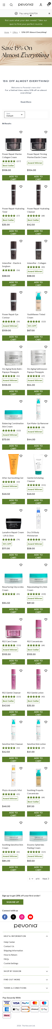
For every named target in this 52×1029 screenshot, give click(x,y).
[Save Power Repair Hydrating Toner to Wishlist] (21, 186)
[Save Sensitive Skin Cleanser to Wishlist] (21, 722)
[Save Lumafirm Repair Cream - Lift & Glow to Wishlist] (21, 510)
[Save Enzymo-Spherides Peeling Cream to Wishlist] (46, 823)
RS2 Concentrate (35, 641)
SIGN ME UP (13, 902)
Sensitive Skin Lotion (36, 744)
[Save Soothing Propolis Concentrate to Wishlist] (46, 768)
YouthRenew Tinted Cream (36, 316)
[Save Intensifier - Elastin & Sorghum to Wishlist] (21, 241)
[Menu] (3, 4)
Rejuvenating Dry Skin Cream (37, 588)
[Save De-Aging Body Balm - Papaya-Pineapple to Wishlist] (21, 347)
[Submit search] (11, 4)
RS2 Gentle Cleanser (11, 692)
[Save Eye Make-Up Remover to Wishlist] (46, 401)
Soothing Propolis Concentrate (35, 792)
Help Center (9, 942)
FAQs (6, 959)
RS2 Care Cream (9, 641)
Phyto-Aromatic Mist (12, 790)
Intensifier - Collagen (36, 263)
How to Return (10, 954)
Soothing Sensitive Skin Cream (12, 846)
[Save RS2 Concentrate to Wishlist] (46, 619)
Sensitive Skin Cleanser (12, 744)
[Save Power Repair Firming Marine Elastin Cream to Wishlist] (46, 132)
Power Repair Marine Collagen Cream (12, 155)
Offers (15, 32)
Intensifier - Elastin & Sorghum (11, 264)
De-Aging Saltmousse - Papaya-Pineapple (37, 370)
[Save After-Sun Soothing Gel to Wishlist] (21, 456)
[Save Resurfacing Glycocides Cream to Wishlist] (21, 565)
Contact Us (9, 946)
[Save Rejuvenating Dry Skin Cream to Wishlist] (46, 565)
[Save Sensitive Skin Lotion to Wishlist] (46, 722)
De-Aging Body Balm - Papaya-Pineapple (12, 370)
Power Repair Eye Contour (10, 316)
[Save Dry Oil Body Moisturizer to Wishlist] (46, 510)
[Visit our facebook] (4, 917)
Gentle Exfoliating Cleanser (35, 479)
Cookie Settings (11, 963)
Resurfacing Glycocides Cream (13, 588)
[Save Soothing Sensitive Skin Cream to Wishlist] (21, 823)
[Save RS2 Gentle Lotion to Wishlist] (46, 671)
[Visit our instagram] (22, 917)
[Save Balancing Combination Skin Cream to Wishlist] (21, 401)
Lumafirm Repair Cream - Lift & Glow (13, 534)
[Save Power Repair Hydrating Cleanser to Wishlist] (46, 186)
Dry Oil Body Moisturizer (33, 534)
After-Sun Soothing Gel (12, 478)
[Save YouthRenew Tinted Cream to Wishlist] (46, 292)
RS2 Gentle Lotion (35, 692)
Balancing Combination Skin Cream (13, 425)
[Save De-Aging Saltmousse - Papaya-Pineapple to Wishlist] (46, 347)
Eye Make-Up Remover (38, 423)
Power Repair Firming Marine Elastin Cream (37, 155)
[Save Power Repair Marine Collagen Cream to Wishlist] (21, 132)
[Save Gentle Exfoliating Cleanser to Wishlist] (46, 456)
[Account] (40, 4)
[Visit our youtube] (30, 917)
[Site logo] (26, 4)
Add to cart (13, 177)
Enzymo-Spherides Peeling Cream (35, 846)
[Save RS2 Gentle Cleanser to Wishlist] (21, 671)
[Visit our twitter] (13, 917)
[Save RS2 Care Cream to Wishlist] (21, 619)
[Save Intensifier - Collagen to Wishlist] (46, 241)
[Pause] (49, 13)
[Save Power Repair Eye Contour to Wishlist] (21, 292)
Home (6, 32)
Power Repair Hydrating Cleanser (38, 210)
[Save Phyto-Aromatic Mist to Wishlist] (21, 768)
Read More (26, 102)
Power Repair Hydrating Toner (13, 210)
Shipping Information (13, 950)
